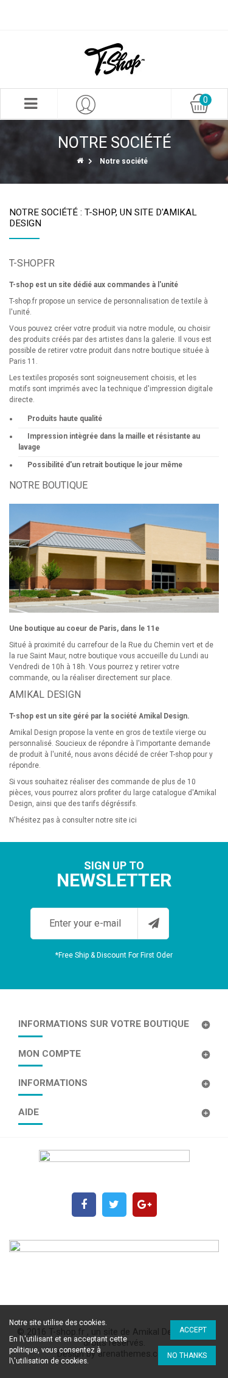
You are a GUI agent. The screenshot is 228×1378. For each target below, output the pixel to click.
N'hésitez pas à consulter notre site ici (73, 820)
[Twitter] (114, 1204)
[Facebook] (84, 1204)
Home (81, 160)
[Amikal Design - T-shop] (114, 59)
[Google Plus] (145, 1204)
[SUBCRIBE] (153, 923)
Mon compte (49, 1053)
